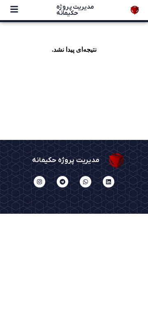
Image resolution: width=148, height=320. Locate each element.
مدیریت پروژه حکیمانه (75, 10)
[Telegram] (62, 181)
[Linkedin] (108, 181)
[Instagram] (39, 181)
